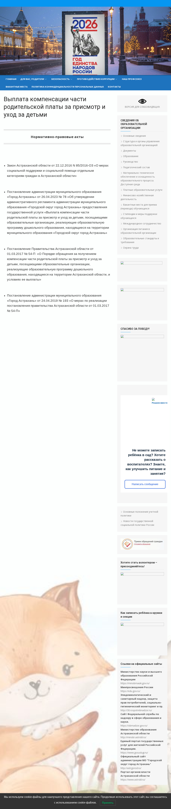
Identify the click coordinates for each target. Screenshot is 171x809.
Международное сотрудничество (142, 223)
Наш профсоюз (132, 79)
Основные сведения (134, 135)
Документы (129, 150)
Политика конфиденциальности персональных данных (68, 86)
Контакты (114, 86)
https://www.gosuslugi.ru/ (134, 752)
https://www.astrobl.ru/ (133, 779)
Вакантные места (17, 86)
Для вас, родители (32, 79)
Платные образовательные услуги (142, 189)
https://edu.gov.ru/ (130, 691)
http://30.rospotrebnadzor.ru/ (136, 710)
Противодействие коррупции (96, 79)
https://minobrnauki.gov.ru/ (135, 683)
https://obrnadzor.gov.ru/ (134, 725)
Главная (11, 79)
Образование (130, 156)
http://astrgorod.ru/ (131, 768)
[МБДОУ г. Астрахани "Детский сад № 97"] (85, 41)
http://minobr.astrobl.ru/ (133, 737)
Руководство (130, 161)
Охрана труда (131, 247)
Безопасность (60, 79)
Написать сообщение (145, 484)
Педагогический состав (136, 167)
